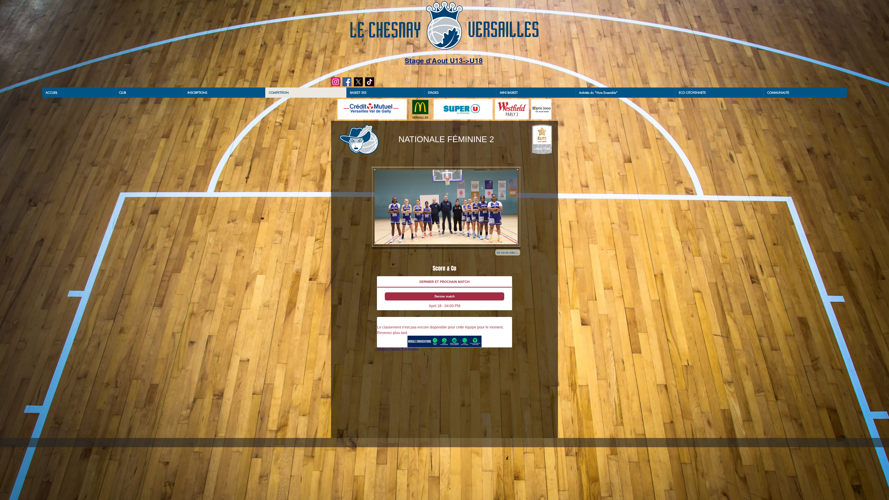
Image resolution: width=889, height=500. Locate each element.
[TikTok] (369, 81)
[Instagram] (335, 81)
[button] (385, 93)
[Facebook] (346, 81)
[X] (358, 81)
